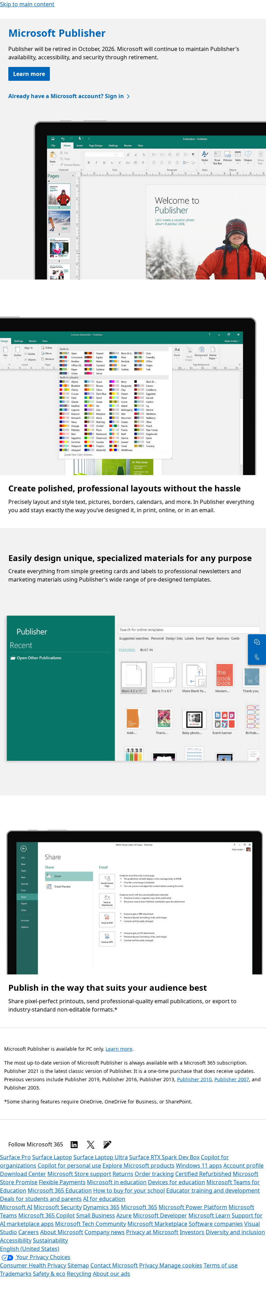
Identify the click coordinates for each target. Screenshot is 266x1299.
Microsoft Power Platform (193, 1207)
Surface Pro (15, 1157)
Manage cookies (180, 1265)
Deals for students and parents (41, 1199)
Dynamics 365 (101, 1207)
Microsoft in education (117, 1182)
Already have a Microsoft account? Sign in (66, 96)
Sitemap (78, 1265)
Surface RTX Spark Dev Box (164, 1157)
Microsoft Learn (209, 1215)
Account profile (243, 1165)
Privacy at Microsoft (152, 1232)
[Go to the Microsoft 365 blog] (107, 1144)
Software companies (216, 1224)
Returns (123, 1174)
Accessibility (16, 1240)
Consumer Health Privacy (33, 1265)
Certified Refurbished (203, 1174)
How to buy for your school (129, 1190)
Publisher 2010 (194, 1079)
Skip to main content (27, 4)
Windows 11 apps (199, 1165)
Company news (105, 1232)
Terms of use (221, 1265)
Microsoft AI (16, 1207)
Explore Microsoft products (139, 1165)
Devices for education (176, 1182)
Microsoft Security (58, 1207)
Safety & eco (49, 1274)
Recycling (79, 1274)
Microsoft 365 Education (60, 1190)
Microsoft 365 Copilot (46, 1215)
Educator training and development (213, 1190)
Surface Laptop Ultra (100, 1157)
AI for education (104, 1199)
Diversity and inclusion (235, 1232)
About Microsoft (61, 1232)
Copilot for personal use (69, 1165)
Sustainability (50, 1240)
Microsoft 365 (139, 1207)
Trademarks (16, 1274)
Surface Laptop (52, 1157)
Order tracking (154, 1174)
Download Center (23, 1174)
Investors (192, 1232)
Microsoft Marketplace (157, 1224)
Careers (28, 1232)
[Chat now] (257, 642)
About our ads (111, 1274)
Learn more (29, 74)
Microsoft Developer (160, 1215)
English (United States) (29, 1249)
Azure (124, 1215)
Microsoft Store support (79, 1174)
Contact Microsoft (114, 1265)
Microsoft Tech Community (90, 1224)
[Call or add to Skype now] (257, 657)
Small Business (95, 1215)
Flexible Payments (62, 1182)
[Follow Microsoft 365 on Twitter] (90, 1144)
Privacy (149, 1265)
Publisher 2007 (231, 1079)
